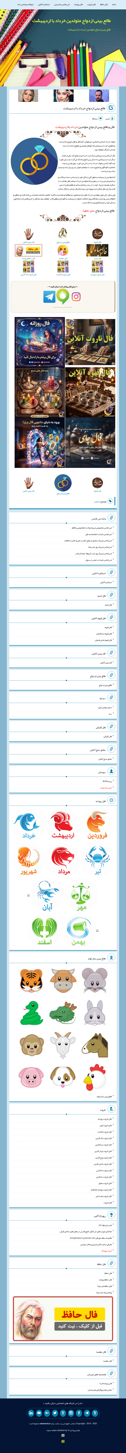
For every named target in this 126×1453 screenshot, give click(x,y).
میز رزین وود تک (105, 1225)
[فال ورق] (40, 443)
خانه (114, 4)
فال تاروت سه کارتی (103, 1144)
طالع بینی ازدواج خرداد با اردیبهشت (84, 108)
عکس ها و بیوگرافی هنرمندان (100, 1390)
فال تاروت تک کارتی (104, 1138)
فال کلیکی (108, 736)
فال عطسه (107, 1361)
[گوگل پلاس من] (47, 1413)
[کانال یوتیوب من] (39, 1413)
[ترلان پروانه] (64, 96)
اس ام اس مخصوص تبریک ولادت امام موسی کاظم (92, 528)
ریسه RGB (107, 781)
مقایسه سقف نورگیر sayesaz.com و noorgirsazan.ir (91, 1238)
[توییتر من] (55, 1413)
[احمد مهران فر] (99, 96)
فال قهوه (108, 627)
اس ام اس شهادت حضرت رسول (98, 560)
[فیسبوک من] (79, 1413)
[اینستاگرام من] (71, 1413)
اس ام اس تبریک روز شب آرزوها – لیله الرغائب (93, 553)
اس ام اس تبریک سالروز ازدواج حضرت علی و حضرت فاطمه (88, 540)
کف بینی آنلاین (106, 662)
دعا (110, 714)
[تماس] (63, 1413)
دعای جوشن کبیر (105, 707)
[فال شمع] (40, 393)
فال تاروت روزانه (105, 1119)
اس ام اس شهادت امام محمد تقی (98, 534)
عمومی (97, 501)
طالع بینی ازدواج (98, 210)
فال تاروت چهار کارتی (103, 1151)
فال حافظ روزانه (105, 1279)
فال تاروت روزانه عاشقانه (101, 1189)
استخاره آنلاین (44, 4)
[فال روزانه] (40, 343)
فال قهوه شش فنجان (103, 640)
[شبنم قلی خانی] (28, 96)
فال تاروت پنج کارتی (103, 1157)
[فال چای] (90, 443)
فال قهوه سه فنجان (104, 633)
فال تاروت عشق (105, 1183)
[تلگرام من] (87, 1413)
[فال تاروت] (90, 343)
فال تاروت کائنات (105, 1132)
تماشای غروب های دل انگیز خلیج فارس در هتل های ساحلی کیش (86, 1231)
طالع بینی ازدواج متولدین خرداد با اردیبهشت (71, 20)
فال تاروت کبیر (105, 1125)
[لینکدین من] (31, 1413)
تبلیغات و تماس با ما (25, 4)
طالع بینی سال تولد (104, 1096)
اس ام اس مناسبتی (62, 4)
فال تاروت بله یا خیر (104, 1196)
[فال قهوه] (90, 393)
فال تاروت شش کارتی (103, 1164)
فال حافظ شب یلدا (104, 1286)
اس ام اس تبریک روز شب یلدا (100, 547)
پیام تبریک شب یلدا (104, 1292)
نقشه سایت (51, 1430)
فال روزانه (78, 4)
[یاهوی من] (95, 1413)
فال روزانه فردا (105, 1383)
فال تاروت (91, 4)
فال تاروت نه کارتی (104, 1170)
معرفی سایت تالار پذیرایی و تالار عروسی (96, 1244)
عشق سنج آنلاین (105, 759)
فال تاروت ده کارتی (104, 1177)
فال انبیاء (108, 605)
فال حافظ (104, 4)
